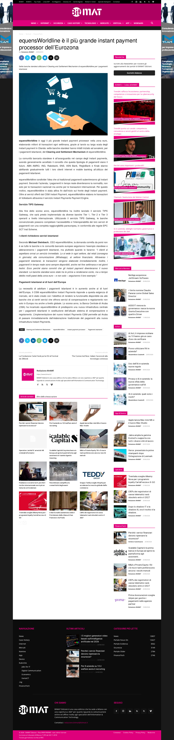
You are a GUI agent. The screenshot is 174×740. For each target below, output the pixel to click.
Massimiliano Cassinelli (136, 354)
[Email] (50, 57)
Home (21, 34)
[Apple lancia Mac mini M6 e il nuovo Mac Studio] (94, 411)
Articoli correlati (27, 397)
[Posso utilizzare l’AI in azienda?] (120, 353)
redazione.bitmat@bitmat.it (76, 722)
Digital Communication (31, 670)
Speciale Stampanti (104, 2)
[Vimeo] (153, 2)
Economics (26, 674)
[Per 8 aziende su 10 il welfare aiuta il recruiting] (63, 411)
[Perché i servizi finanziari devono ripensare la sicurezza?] (33, 411)
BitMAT (21, 2)
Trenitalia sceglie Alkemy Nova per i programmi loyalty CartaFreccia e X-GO (32, 515)
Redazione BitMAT (27, 52)
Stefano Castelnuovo (135, 542)
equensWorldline (59, 329)
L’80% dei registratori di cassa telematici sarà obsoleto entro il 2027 (92, 515)
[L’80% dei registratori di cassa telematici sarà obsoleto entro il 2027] (94, 501)
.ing (20, 682)
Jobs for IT (26, 667)
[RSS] (145, 2)
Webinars (138, 23)
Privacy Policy (140, 732)
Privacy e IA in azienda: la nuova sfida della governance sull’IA (140, 382)
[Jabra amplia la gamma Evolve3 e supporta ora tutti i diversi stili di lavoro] (120, 440)
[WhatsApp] (39, 57)
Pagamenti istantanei (95, 329)
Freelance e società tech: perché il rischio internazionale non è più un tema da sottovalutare (32, 485)
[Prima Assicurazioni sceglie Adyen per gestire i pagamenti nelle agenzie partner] (120, 600)
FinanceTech (24, 686)
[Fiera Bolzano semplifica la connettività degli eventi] (63, 471)
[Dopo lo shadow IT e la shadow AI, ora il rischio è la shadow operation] (120, 511)
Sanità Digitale (78, 2)
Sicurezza (58, 23)
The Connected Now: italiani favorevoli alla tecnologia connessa (90, 357)
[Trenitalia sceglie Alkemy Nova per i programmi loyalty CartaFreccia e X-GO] (33, 501)
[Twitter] (149, 2)
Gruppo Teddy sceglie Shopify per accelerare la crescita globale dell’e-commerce (93, 485)
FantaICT (25, 678)
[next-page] (24, 522)
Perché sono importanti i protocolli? (129, 165)
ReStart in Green (90, 2)
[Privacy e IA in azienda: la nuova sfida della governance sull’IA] (120, 383)
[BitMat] (87, 12)
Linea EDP (46, 2)
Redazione (151, 732)
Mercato (104, 23)
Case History (74, 23)
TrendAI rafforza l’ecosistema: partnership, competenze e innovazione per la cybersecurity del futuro (134, 94)
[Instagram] (136, 2)
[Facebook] (132, 2)
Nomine (22, 651)
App (127, 23)
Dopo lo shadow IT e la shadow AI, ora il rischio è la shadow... (141, 509)
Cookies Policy (128, 732)
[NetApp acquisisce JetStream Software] (120, 280)
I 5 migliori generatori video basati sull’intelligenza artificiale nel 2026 (94, 638)
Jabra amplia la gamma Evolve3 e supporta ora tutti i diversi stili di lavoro (140, 438)
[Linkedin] (140, 2)
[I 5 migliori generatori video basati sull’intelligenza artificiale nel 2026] (72, 640)
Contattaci (116, 2)
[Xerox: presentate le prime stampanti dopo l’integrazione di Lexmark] (120, 455)
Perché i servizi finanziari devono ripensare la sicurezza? (140, 535)
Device (22, 659)
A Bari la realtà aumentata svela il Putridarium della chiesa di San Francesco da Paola (61, 515)
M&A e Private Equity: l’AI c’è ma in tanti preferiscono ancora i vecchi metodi (93, 452)
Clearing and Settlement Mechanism (38, 329)
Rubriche (23, 663)
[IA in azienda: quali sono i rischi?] (120, 399)
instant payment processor (76, 329)
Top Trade (37, 2)
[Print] (56, 57)
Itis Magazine (56, 2)
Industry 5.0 (67, 2)
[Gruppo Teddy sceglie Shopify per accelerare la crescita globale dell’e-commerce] (94, 471)
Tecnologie (90, 23)
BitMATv (29, 2)
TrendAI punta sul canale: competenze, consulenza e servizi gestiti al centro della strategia (131, 131)
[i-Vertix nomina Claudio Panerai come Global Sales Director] (120, 295)
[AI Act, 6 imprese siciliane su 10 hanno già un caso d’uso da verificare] (120, 338)
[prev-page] (20, 522)
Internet (45, 23)
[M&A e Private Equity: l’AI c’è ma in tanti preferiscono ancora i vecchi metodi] (94, 438)
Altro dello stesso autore (47, 397)
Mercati (22, 647)
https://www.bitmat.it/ (44, 374)
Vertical (117, 23)
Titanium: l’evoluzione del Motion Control (131, 197)
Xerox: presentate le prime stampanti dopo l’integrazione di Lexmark (141, 453)
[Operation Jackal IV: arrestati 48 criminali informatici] (33, 438)
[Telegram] (45, 57)
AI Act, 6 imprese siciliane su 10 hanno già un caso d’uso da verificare (140, 336)
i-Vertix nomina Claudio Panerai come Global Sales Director (141, 293)
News (33, 23)
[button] (152, 23)
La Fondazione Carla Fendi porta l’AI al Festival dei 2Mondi (38, 357)
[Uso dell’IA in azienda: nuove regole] (120, 368)
